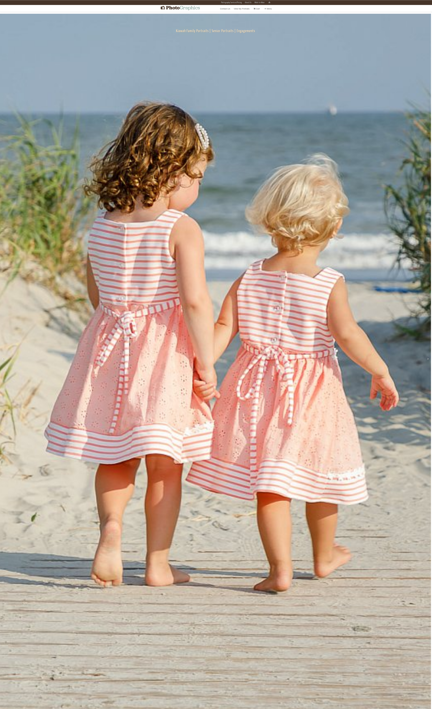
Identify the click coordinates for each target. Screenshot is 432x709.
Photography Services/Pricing (231, 3)
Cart (258, 9)
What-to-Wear (259, 3)
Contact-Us (225, 9)
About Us (248, 3)
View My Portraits (242, 9)
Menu (269, 9)
